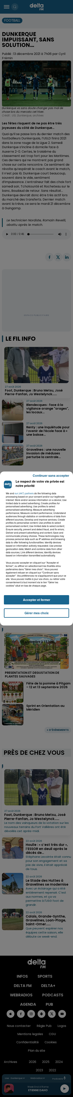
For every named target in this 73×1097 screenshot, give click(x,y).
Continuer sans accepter (51, 475)
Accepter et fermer (36, 599)
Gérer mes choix (37, 613)
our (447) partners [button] (24, 493)
